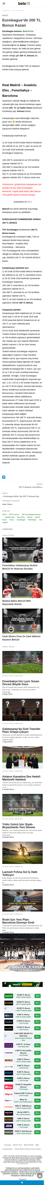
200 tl (4, 514)
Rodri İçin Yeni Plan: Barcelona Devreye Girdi (18, 921)
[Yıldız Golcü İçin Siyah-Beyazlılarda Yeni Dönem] (22, 805)
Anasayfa (5, 10)
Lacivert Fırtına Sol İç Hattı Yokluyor (19, 873)
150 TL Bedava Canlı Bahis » (31, 487)
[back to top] (40, 1176)
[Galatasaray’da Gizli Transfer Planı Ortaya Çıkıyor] (22, 710)
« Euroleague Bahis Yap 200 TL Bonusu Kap (20, 496)
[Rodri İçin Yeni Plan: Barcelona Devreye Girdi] (22, 900)
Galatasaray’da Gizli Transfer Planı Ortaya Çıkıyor (21, 730)
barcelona (21, 517)
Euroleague (21, 520)
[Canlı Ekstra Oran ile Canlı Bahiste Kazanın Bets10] (22, 621)
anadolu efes (10, 517)
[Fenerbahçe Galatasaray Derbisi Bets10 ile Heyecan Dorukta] (22, 550)
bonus (12, 520)
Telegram (22, 1179)
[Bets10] (24, 3)
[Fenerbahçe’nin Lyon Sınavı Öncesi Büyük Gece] (22, 662)
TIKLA (37, 1003)
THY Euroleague (18, 10)
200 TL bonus (14, 514)
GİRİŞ (37, 996)
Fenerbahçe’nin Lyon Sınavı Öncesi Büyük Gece (20, 683)
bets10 (5, 15)
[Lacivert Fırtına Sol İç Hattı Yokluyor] (22, 853)
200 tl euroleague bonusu (31, 514)
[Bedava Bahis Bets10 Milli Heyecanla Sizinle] (22, 585)
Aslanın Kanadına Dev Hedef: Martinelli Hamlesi (21, 778)
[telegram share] (3, 477)
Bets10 (26, 31)
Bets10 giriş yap (33, 1174)
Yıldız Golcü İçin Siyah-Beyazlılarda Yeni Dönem (18, 826)
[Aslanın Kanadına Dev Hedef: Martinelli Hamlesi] (22, 757)
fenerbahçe (32, 520)
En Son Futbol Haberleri (12, 675)
